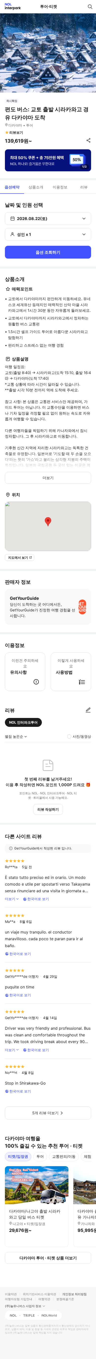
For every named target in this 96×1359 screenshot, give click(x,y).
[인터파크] (10, 6)
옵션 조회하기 (48, 252)
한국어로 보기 (38, 899)
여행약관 (44, 1299)
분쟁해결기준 (65, 1299)
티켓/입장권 (18, 1156)
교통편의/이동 (64, 1156)
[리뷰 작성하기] (88, 710)
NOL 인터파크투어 (23, 722)
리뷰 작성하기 (48, 809)
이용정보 (60, 187)
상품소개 (36, 187)
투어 (40, 1156)
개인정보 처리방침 (74, 1294)
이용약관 (11, 1294)
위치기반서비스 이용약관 (39, 1294)
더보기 (48, 477)
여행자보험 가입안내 (18, 1299)
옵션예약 (12, 187)
